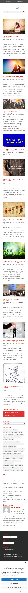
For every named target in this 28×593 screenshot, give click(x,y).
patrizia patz (6, 456)
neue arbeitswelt (17, 453)
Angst (10, 429)
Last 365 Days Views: (9, 554)
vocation (12, 470)
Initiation (15, 451)
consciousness (11, 434)
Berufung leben (6, 432)
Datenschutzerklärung (16, 591)
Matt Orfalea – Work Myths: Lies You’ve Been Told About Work (14, 150)
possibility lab (6, 460)
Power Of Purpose (19, 465)
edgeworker (6, 437)
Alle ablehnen (14, 583)
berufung (15, 429)
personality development (17, 458)
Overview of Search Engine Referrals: (13, 556)
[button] (26, 563)
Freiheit (14, 448)
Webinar (17, 470)
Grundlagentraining (7, 451)
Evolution (18, 441)
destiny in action (19, 434)
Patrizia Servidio (20, 456)
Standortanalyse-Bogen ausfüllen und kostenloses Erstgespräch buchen (11, 414)
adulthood (5, 429)
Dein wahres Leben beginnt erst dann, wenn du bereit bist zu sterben (13, 341)
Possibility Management (16, 460)
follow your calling (12, 446)
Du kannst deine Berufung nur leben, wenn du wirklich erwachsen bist (13, 77)
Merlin (4, 499)
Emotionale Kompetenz (8, 439)
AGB (22, 591)
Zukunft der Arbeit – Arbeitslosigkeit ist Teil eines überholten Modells (14, 262)
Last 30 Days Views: (9, 552)
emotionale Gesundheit (15, 437)
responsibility (11, 467)
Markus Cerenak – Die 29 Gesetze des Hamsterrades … (13, 179)
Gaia (18, 448)
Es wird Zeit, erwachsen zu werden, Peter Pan (13, 386)
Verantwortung (19, 467)
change (5, 434)
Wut (22, 470)
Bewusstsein (14, 432)
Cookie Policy (7, 591)
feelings (5, 446)
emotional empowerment (8, 441)
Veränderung (6, 470)
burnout (20, 432)
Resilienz (5, 467)
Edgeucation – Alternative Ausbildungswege (10, 112)
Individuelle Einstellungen (14, 587)
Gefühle (22, 448)
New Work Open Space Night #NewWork (11, 300)
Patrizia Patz (8, 39)
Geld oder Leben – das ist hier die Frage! (12, 220)
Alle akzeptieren (14, 579)
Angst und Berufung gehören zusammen (11, 37)
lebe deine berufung (7, 453)
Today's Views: (7, 549)
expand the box (12, 444)
